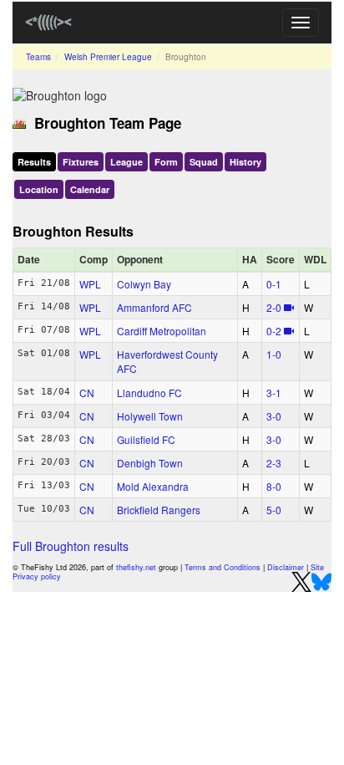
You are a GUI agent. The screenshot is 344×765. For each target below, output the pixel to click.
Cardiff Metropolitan (161, 331)
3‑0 (273, 416)
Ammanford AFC (154, 307)
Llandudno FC (149, 392)
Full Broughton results (71, 546)
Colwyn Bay (144, 284)
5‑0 (273, 509)
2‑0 (273, 307)
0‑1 (273, 284)
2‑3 (273, 463)
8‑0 (273, 486)
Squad (204, 162)
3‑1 (273, 392)
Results (34, 162)
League (126, 162)
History (245, 162)
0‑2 (273, 331)
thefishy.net (136, 567)
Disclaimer (285, 567)
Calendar (89, 189)
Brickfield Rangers (158, 509)
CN (86, 392)
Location (38, 189)
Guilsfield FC (146, 439)
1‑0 (273, 354)
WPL (90, 284)
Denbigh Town (150, 463)
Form (166, 162)
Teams (38, 57)
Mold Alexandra (153, 486)
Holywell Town (150, 416)
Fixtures (81, 162)
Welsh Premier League (108, 57)
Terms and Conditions (223, 567)
